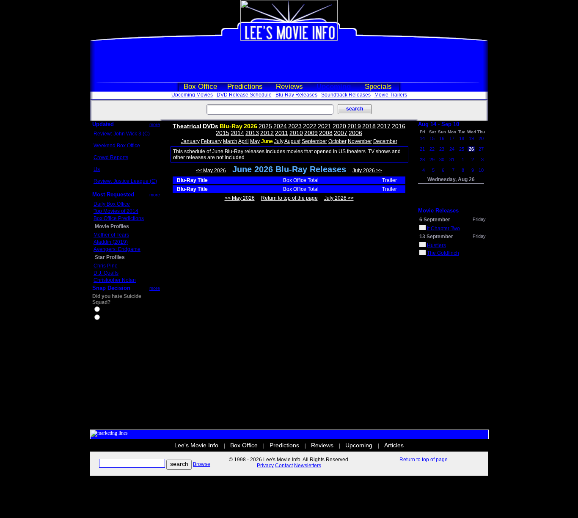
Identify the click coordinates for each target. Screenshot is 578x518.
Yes (105, 310)
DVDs (210, 126)
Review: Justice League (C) (125, 181)
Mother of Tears (111, 235)
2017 (384, 126)
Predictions (245, 87)
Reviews (289, 87)
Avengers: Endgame (117, 249)
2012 (267, 133)
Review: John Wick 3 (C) (122, 134)
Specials (378, 87)
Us (97, 169)
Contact (284, 465)
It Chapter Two (443, 228)
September (314, 141)
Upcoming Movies (192, 95)
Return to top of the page (289, 198)
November (360, 141)
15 (432, 138)
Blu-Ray (231, 126)
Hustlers (436, 245)
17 (452, 138)
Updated (103, 124)
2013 (252, 133)
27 (481, 149)
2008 (326, 133)
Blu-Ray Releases (296, 95)
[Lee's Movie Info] (289, 39)
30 (442, 159)
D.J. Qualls (106, 273)
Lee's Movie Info (196, 445)
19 (471, 138)
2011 (281, 133)
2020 (339, 126)
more (154, 124)
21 (422, 149)
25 (461, 149)
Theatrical (187, 126)
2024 (280, 126)
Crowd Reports (111, 157)
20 (481, 138)
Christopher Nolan (115, 280)
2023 (295, 126)
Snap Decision (111, 288)
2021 (324, 126)
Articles (394, 445)
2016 (398, 126)
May (255, 141)
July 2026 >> (367, 171)
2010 (296, 133)
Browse (201, 464)
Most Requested (113, 194)
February (211, 141)
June (267, 141)
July (278, 141)
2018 (369, 126)
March (230, 141)
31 (452, 159)
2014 (237, 133)
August (292, 141)
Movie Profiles (112, 226)
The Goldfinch (443, 253)
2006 (355, 133)
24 (452, 149)
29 (432, 159)
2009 (311, 133)
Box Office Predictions (119, 218)
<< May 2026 (211, 171)
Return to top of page (423, 460)
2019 (354, 126)
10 (481, 170)
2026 (250, 126)
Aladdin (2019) (111, 242)
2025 (265, 126)
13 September (436, 237)
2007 (340, 133)
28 (422, 159)
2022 (310, 126)
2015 (222, 133)
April (243, 141)
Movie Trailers (390, 95)
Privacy (265, 465)
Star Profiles (110, 257)
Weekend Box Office (117, 146)
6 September (434, 220)
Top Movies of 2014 (116, 211)
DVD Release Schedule (244, 95)
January (190, 141)
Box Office (200, 87)
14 (422, 138)
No (104, 318)
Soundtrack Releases (346, 95)
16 (442, 138)
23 (442, 149)
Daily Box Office (112, 204)
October (337, 141)
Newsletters (307, 465)
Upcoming (334, 87)
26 (471, 149)
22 (432, 149)
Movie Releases (438, 210)
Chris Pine (106, 266)
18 (461, 138)
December (385, 141)
